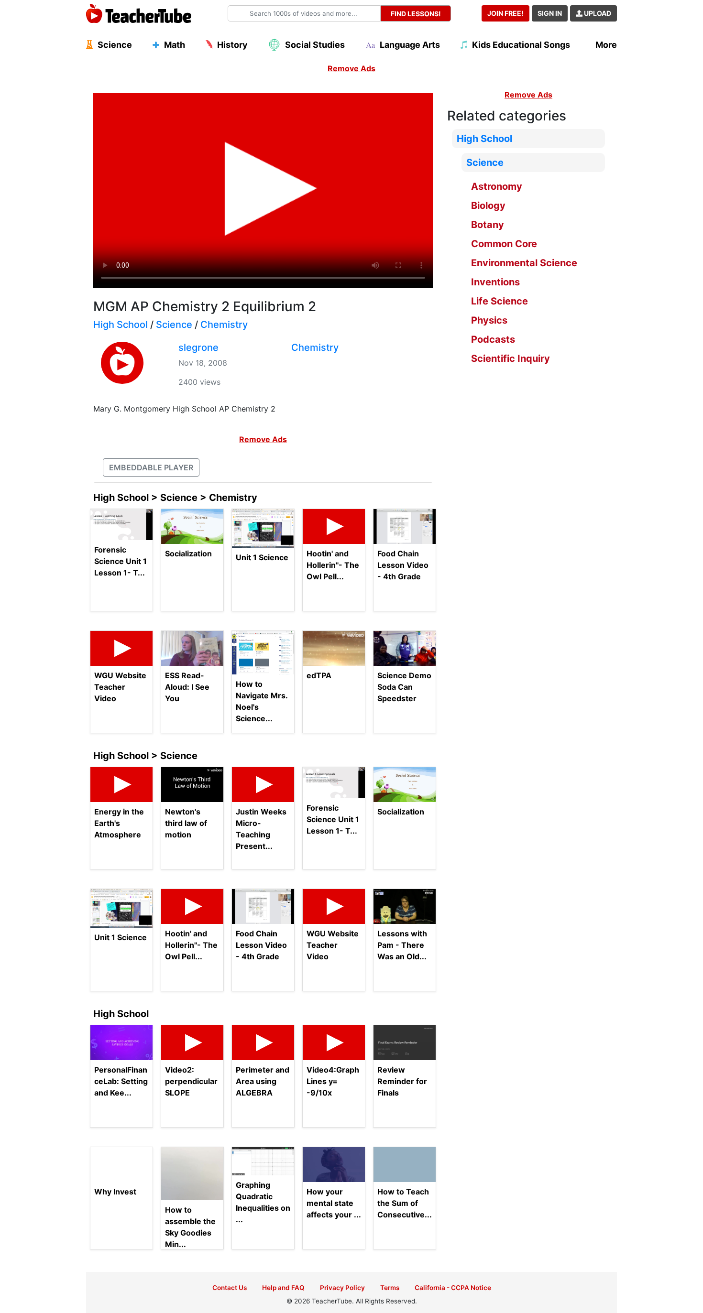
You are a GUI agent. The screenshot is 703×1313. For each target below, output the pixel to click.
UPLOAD (596, 13)
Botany (487, 224)
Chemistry (224, 324)
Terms (389, 1287)
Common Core (504, 244)
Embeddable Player (151, 467)
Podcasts (493, 339)
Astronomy (496, 186)
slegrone (198, 347)
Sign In (550, 13)
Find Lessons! (416, 14)
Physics (489, 320)
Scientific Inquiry (510, 358)
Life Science (499, 301)
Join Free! (505, 13)
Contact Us (229, 1287)
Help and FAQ (283, 1287)
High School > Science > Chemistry (175, 497)
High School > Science (145, 755)
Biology (488, 205)
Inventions (495, 282)
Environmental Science (524, 263)
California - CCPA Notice (453, 1287)
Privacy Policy (342, 1287)
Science (174, 324)
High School (120, 324)
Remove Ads (351, 68)
